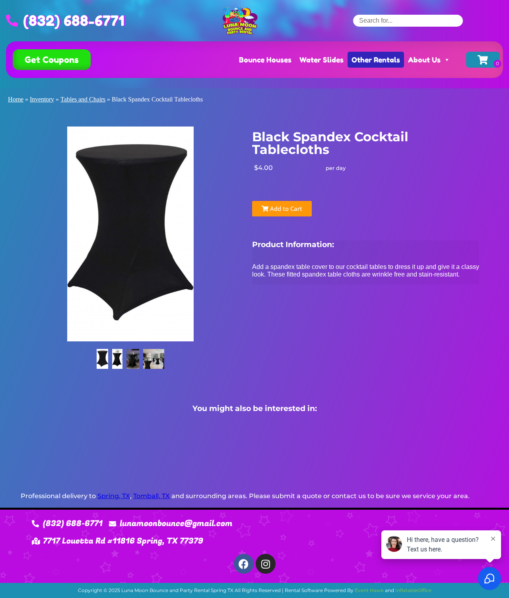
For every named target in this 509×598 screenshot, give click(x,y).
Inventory (42, 99)
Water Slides (321, 59)
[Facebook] (244, 564)
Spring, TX (113, 496)
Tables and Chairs (82, 99)
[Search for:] (408, 20)
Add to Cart (285, 208)
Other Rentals (376, 59)
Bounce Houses (265, 59)
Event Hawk (369, 590)
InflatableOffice (413, 590)
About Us (424, 59)
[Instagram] (266, 564)
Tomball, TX (151, 496)
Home (15, 99)
